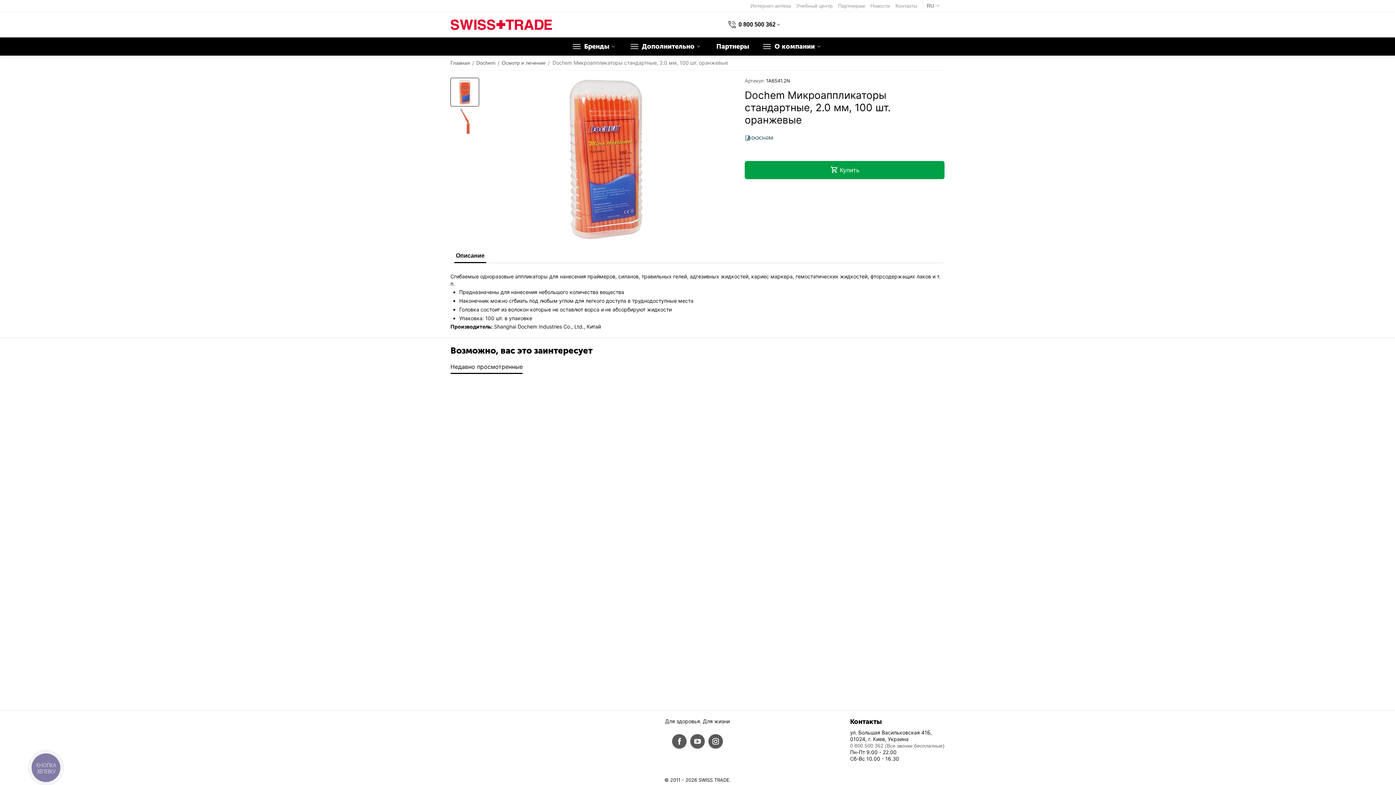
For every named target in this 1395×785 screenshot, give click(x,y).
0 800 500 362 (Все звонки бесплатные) (897, 746)
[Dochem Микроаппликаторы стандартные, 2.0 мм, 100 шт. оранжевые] (606, 159)
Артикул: (755, 81)
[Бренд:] (759, 138)
